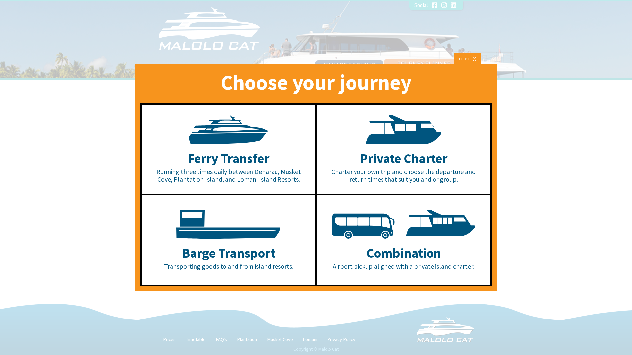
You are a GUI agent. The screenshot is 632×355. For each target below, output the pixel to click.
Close (467, 58)
